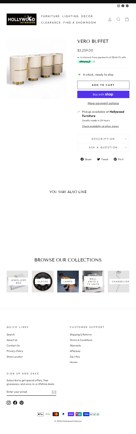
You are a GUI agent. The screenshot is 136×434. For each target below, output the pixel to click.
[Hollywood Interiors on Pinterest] (22, 403)
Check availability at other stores (100, 126)
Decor (87, 16)
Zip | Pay (75, 356)
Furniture (50, 16)
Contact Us (13, 345)
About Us (12, 340)
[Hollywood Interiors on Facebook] (15, 403)
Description (103, 138)
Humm (74, 362)
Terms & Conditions (81, 340)
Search (11, 334)
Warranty (75, 345)
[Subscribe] (54, 392)
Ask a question (103, 147)
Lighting (70, 16)
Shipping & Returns (81, 334)
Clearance (51, 22)
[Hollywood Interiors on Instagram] (9, 403)
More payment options (103, 103)
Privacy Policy (15, 351)
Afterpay (75, 351)
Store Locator (15, 356)
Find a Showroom (79, 22)
